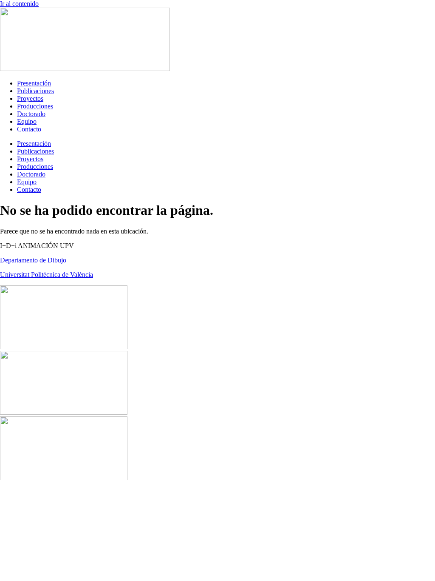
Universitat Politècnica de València (46, 274)
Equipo (27, 121)
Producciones (35, 106)
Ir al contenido (19, 3)
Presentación (34, 83)
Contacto (29, 129)
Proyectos (30, 98)
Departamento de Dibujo (33, 260)
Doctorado (31, 113)
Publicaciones (35, 90)
